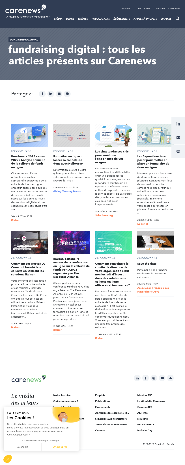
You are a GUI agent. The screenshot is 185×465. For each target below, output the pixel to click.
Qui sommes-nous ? (65, 401)
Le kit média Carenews (151, 401)
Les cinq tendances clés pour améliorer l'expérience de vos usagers (112, 157)
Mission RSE (144, 395)
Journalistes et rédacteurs (111, 424)
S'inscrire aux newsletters (111, 418)
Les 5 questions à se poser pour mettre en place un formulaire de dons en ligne (153, 162)
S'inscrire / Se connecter (168, 8)
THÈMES (83, 18)
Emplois (166, 18)
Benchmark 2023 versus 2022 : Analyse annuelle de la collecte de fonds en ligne (28, 162)
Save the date (147, 263)
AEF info (142, 412)
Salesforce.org (104, 215)
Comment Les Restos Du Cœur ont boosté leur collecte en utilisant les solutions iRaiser (28, 269)
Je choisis (22, 446)
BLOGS (70, 18)
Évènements (121, 18)
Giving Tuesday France (67, 191)
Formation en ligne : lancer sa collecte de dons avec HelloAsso (68, 160)
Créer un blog (143, 8)
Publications (101, 18)
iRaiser (15, 220)
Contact (100, 430)
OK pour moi (60, 446)
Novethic (142, 418)
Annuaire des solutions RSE (112, 412)
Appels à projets (145, 18)
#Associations (21, 151)
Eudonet (142, 223)
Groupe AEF (144, 407)
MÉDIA (58, 18)
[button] (7, 459)
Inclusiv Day (144, 430)
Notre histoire (61, 395)
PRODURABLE (145, 424)
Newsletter (126, 8)
